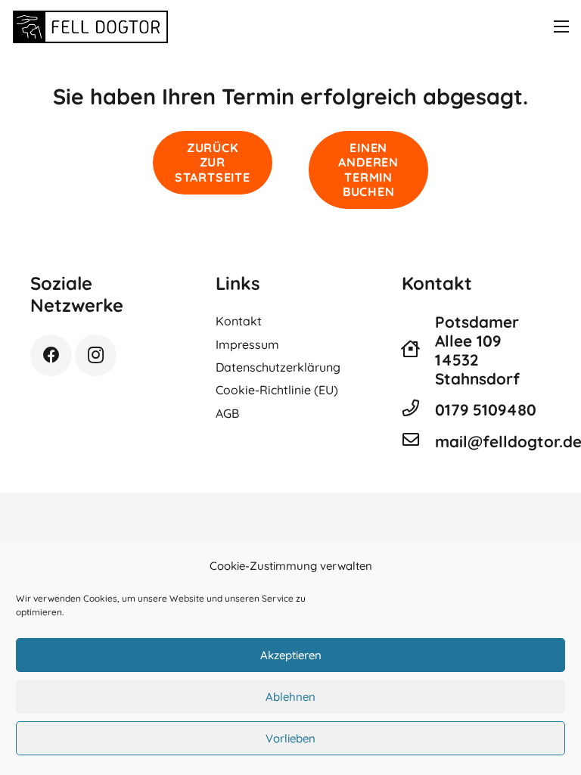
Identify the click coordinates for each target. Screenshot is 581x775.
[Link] (90, 27)
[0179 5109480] (418, 409)
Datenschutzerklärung (278, 367)
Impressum (247, 344)
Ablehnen (290, 696)
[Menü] (561, 26)
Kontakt (239, 320)
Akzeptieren (291, 655)
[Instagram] (96, 355)
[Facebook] (51, 355)
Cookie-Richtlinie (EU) (277, 389)
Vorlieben (290, 738)
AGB (227, 413)
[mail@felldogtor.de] (418, 441)
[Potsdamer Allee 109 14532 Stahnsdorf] (418, 350)
